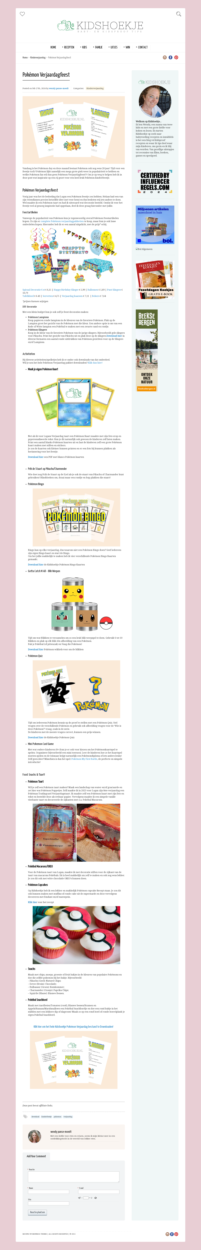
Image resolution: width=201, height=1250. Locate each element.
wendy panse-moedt (59, 88)
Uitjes (114, 47)
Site (29, 1200)
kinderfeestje (47, 1117)
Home (53, 47)
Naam (30, 1188)
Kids (84, 47)
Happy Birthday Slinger (66, 289)
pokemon (57, 1117)
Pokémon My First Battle (84, 759)
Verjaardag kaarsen (72, 296)
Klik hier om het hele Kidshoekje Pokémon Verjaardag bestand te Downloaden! (74, 1026)
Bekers (95, 296)
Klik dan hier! (95, 362)
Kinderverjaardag (38, 57)
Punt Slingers (114, 289)
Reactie (31, 1170)
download (35, 1117)
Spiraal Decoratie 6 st (34, 289)
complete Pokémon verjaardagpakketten (62, 221)
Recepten (69, 47)
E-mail (80, 1188)
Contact (143, 47)
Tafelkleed (28, 296)
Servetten (48, 296)
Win (128, 47)
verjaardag (68, 1117)
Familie (98, 47)
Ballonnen (93, 289)
